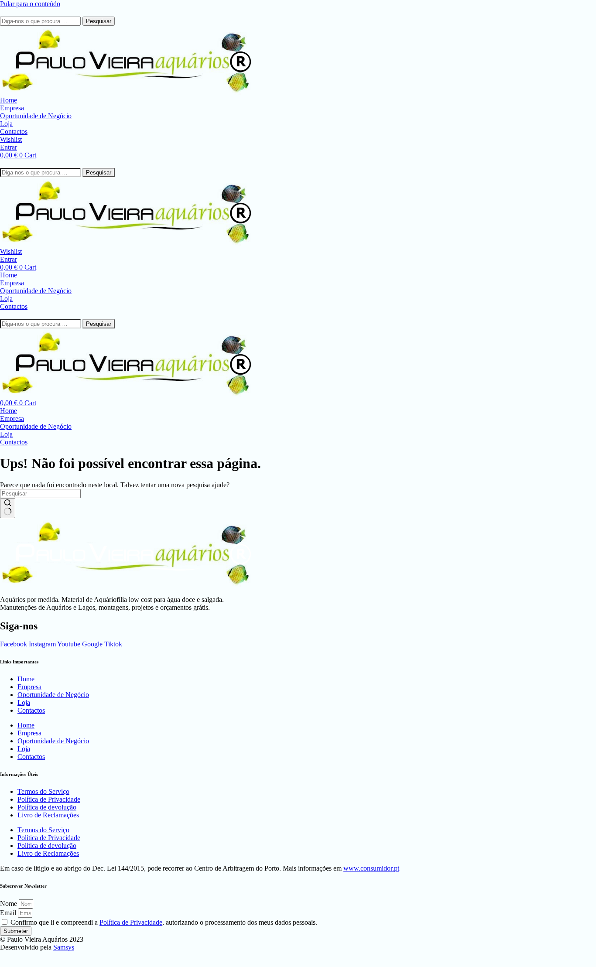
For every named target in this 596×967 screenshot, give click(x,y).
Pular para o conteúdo (30, 3)
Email (9, 912)
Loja (23, 702)
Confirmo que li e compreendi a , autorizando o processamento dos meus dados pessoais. (163, 922)
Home (25, 679)
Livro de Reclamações (48, 815)
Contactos (31, 710)
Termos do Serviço (43, 791)
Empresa (29, 686)
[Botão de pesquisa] (7, 508)
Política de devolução (46, 807)
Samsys (63, 947)
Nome (9, 903)
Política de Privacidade (48, 799)
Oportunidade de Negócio (53, 694)
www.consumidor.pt (371, 868)
